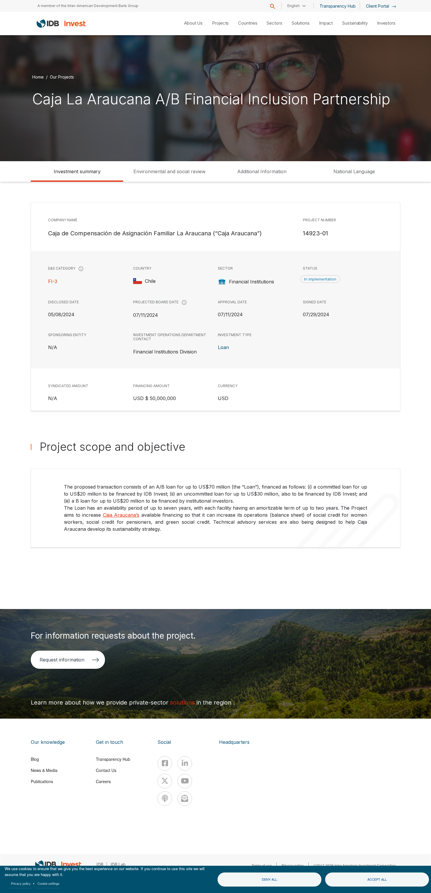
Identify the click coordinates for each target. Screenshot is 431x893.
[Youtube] (184, 781)
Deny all (269, 879)
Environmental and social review (169, 171)
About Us (193, 23)
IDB (99, 864)
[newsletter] (184, 798)
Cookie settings (49, 883)
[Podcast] (164, 798)
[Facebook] (164, 763)
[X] (164, 781)
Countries (247, 23)
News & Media (44, 770)
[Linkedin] (184, 763)
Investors (386, 23)
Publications (42, 781)
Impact (326, 23)
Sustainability (355, 23)
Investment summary (77, 171)
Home (38, 76)
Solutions (301, 23)
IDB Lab (118, 864)
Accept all (377, 879)
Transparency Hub (338, 6)
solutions (183, 702)
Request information (62, 660)
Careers (103, 781)
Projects (220, 23)
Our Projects (62, 76)
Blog (35, 759)
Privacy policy (21, 883)
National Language (354, 171)
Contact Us (106, 770)
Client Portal (378, 6)
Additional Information (261, 171)
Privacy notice (292, 865)
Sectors (274, 23)
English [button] (293, 6)
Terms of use (262, 865)
